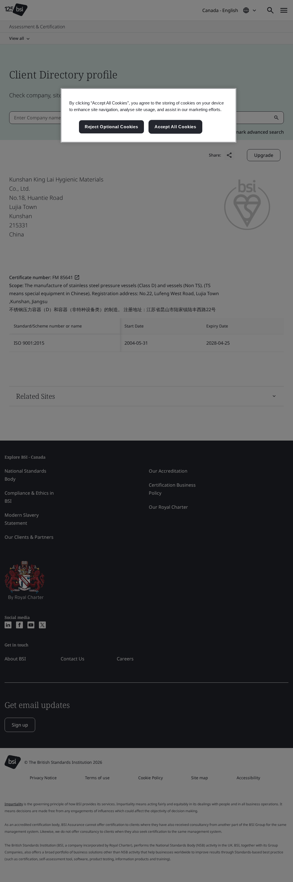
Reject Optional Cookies (111, 126)
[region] (148, 115)
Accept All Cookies (175, 126)
